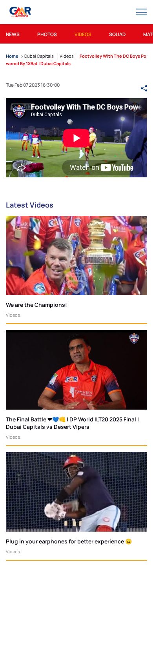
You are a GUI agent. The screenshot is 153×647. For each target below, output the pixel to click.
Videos (13, 314)
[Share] (144, 84)
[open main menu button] (141, 12)
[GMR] (21, 12)
